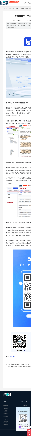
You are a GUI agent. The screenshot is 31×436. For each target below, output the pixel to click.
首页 (25, 3)
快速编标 (5, 411)
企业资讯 (11, 8)
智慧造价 (5, 424)
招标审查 (5, 408)
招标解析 (12, 356)
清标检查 (5, 422)
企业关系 (5, 419)
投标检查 (5, 413)
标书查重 (5, 416)
